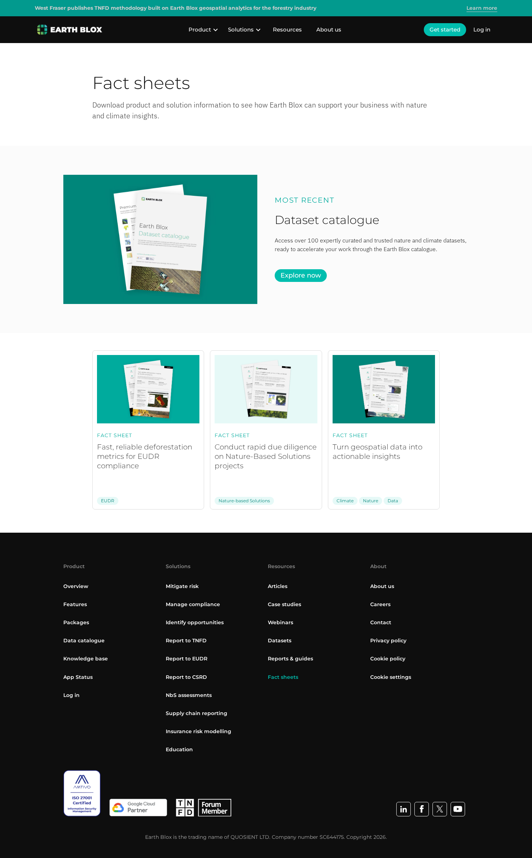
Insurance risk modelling (198, 731)
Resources (287, 29)
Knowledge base (85, 658)
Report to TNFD (186, 640)
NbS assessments (189, 695)
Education (179, 749)
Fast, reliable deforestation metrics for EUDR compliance (144, 456)
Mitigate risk (182, 586)
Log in (481, 29)
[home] (69, 29)
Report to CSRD (186, 677)
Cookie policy (387, 658)
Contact (380, 622)
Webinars (280, 622)
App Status (78, 677)
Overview (75, 586)
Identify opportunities (195, 622)
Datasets (279, 640)
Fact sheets (283, 677)
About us (328, 29)
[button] (203, 29)
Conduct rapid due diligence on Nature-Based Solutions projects (266, 456)
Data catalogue (84, 640)
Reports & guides (290, 658)
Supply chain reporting (196, 713)
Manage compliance (193, 604)
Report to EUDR (186, 658)
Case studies (284, 604)
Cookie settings (390, 677)
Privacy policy (388, 640)
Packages (76, 622)
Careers (380, 604)
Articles (277, 586)
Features (75, 604)
